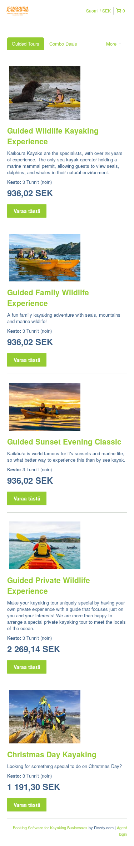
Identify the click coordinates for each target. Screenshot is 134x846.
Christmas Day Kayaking (51, 754)
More (112, 43)
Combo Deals (63, 43)
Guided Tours (25, 43)
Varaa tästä (27, 210)
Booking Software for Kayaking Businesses (51, 827)
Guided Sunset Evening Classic (64, 441)
